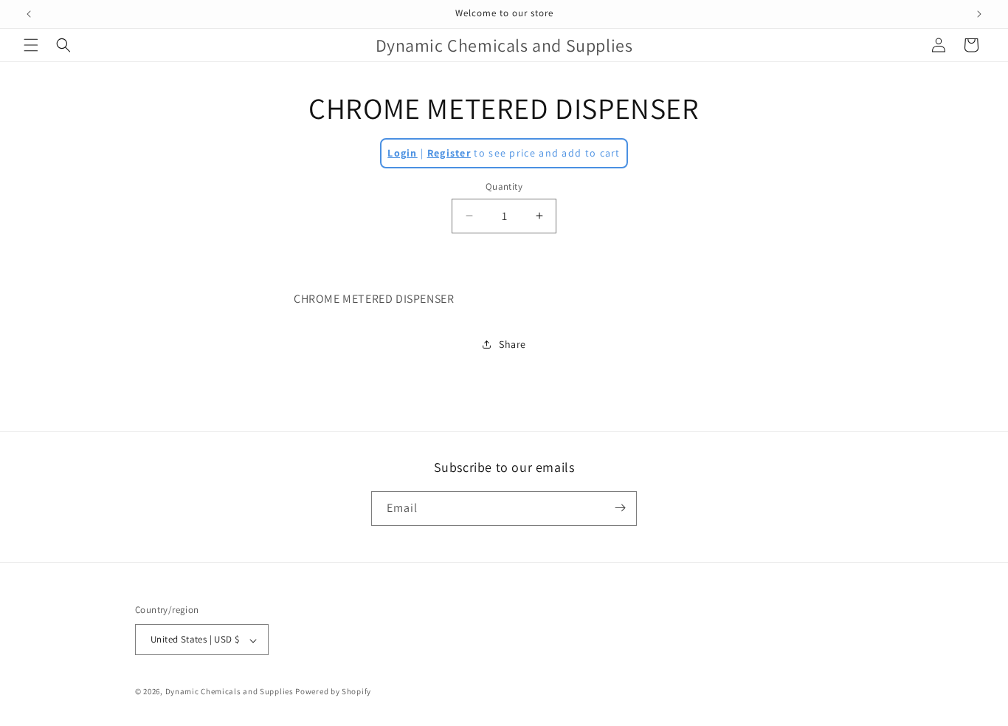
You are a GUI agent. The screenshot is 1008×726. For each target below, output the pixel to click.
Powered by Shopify (333, 692)
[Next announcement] (979, 14)
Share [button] (512, 344)
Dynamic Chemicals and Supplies (229, 692)
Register (449, 153)
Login (402, 153)
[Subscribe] (620, 507)
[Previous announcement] (29, 14)
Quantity (504, 186)
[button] (31, 45)
